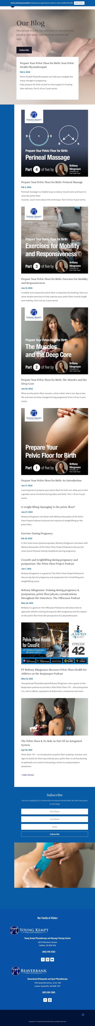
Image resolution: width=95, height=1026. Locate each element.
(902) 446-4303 (48, 951)
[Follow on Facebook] (43, 959)
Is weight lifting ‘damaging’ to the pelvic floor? (48, 507)
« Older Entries (27, 775)
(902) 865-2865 (48, 992)
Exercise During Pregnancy (37, 533)
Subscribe (24, 50)
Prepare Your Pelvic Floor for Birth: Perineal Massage (52, 182)
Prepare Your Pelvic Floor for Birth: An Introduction (51, 480)
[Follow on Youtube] (52, 959)
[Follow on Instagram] (47, 959)
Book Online (79, 3)
